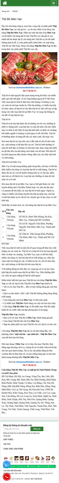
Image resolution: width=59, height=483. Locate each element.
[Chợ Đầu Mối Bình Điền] (5, 3)
